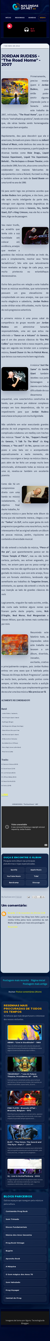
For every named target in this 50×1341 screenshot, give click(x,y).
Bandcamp (14, 883)
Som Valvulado (13, 1282)
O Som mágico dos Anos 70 (19, 1274)
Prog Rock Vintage (15, 1243)
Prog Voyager (12, 1290)
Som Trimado (12, 1219)
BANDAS (32, 18)
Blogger (25, 1323)
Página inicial (38, 980)
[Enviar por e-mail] (33, 897)
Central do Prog (13, 1298)
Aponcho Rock (13, 1259)
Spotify (14, 870)
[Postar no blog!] (36, 897)
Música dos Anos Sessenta (19, 1235)
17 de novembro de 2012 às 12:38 (30, 913)
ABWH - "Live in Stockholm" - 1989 (24, 1042)
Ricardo (11, 913)
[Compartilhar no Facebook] (41, 897)
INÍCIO (8, 18)
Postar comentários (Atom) (28, 991)
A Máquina (11, 1266)
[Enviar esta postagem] (28, 896)
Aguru (28, 1320)
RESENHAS (20, 18)
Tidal (36, 876)
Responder (13, 926)
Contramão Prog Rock (17, 1211)
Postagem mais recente (16, 980)
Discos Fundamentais (16, 1227)
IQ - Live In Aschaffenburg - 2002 (23, 1176)
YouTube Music (14, 876)
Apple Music (36, 870)
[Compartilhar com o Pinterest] (43, 897)
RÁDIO (42, 18)
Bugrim (9, 1251)
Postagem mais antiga (35, 984)
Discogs (36, 883)
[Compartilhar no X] (38, 897)
